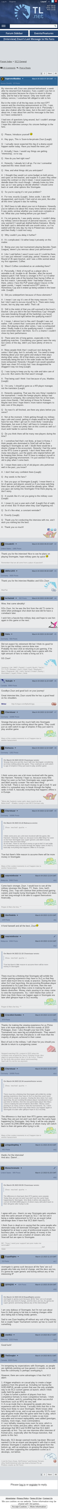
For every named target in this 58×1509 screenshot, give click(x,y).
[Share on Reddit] (55, 529)
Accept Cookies (19, 1506)
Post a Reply (25, 68)
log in (22, 1484)
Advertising (10, 1498)
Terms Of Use (36, 1498)
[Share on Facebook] (48, 530)
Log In (4, 2)
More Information (38, 1506)
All (56, 73)
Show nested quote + (16, 827)
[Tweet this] (52, 530)
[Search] (55, 26)
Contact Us (48, 1498)
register (33, 1484)
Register (12, 2)
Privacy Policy (23, 1498)
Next (50, 73)
